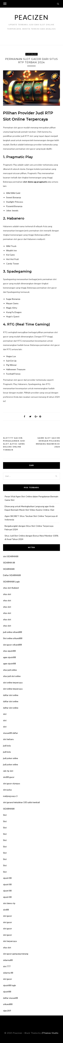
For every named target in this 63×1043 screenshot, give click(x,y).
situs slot (7, 594)
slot (4, 714)
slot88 (6, 909)
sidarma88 (8, 960)
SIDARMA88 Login (11, 581)
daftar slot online (10, 695)
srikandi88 (8, 1004)
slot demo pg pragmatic (35, 181)
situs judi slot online (11, 676)
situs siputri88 (9, 651)
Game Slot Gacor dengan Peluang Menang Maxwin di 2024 (48, 442)
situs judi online (10, 670)
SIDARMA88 (9, 569)
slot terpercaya (10, 941)
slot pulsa (7, 790)
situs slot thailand (11, 588)
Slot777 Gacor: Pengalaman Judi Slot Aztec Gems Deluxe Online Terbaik (14, 444)
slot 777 (7, 966)
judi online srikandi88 (12, 632)
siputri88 (7, 991)
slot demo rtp (9, 903)
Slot (5, 815)
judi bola (7, 745)
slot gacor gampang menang (15, 954)
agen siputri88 (9, 657)
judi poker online (10, 758)
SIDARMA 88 (9, 562)
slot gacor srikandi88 (12, 644)
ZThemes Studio (50, 1033)
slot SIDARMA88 (10, 556)
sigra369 (7, 1010)
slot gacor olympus (11, 783)
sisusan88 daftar (10, 733)
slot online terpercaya (12, 682)
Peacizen (31, 17)
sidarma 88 (8, 973)
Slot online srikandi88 (12, 638)
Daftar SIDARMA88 (12, 575)
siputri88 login (9, 985)
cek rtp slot (8, 771)
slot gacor (7, 916)
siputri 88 (7, 878)
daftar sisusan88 (10, 998)
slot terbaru (8, 739)
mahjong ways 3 (10, 796)
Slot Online (31, 54)
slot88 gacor (8, 777)
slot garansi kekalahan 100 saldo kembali (21, 802)
